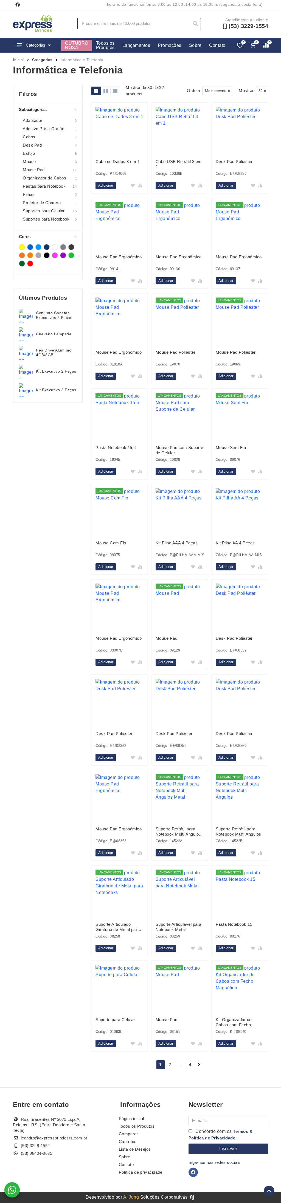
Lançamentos (136, 45)
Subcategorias (33, 109)
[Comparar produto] (140, 185)
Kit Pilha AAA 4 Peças (177, 543)
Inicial (18, 60)
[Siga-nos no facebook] (17, 4)
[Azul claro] (38, 247)
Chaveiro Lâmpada (53, 334)
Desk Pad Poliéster (234, 161)
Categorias (35, 45)
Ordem (193, 90)
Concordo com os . (221, 1134)
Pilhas (29, 194)
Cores (24, 236)
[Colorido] (22, 255)
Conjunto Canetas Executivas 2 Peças (54, 315)
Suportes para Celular (44, 210)
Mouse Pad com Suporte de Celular (179, 450)
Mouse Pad (34, 169)
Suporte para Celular (115, 1019)
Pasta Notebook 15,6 (115, 447)
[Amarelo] (22, 247)
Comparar (128, 1133)
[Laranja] (30, 255)
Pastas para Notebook (44, 186)
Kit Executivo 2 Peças (56, 371)
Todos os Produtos (105, 45)
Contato (217, 45)
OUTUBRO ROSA (76, 45)
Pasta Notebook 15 (234, 924)
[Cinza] (63, 247)
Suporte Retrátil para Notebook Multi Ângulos (238, 831)
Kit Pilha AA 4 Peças (235, 543)
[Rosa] (55, 255)
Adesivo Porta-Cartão (43, 128)
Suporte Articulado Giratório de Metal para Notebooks (117, 927)
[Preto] (47, 255)
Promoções (169, 45)
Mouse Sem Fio (231, 447)
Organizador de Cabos (44, 178)
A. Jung (131, 1197)
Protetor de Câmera (42, 202)
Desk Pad (32, 145)
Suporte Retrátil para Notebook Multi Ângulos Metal (178, 832)
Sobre (195, 45)
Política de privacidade (140, 1172)
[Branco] (55, 247)
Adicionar (105, 185)
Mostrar (246, 90)
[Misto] (38, 255)
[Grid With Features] (106, 91)
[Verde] (71, 255)
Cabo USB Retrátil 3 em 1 (179, 164)
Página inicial (131, 1118)
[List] (115, 91)
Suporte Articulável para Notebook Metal (178, 927)
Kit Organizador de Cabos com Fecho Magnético (234, 1022)
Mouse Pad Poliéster (176, 352)
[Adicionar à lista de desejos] (132, 185)
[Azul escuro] (47, 247)
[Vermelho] (30, 264)
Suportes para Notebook (46, 219)
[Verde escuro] (22, 264)
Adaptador (33, 120)
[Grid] (96, 91)
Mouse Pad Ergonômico (118, 257)
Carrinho (127, 1141)
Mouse (29, 161)
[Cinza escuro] (71, 247)
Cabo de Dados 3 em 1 (117, 161)
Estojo (29, 153)
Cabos (29, 137)
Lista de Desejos (135, 1149)
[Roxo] (63, 255)
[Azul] (30, 247)
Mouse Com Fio (110, 543)
